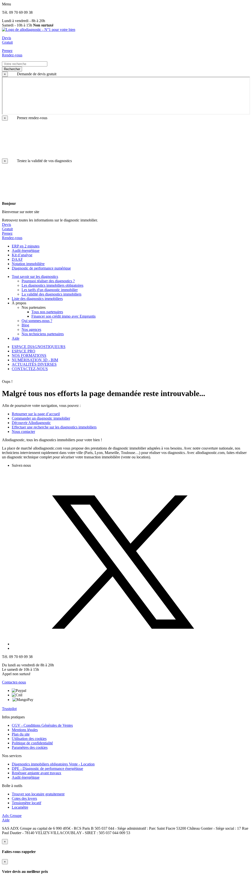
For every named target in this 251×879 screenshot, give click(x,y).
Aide (6, 820)
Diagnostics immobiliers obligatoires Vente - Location (53, 764)
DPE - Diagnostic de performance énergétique (47, 768)
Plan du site (21, 734)
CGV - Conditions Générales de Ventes (42, 725)
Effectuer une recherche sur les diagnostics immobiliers (54, 427)
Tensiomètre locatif (26, 803)
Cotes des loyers (24, 798)
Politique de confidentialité (32, 743)
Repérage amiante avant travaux (36, 773)
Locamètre (20, 807)
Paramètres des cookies (30, 747)
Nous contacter (23, 431)
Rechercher (12, 69)
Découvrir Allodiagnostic (31, 423)
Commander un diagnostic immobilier (41, 418)
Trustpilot (9, 709)
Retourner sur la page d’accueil (36, 414)
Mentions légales (25, 730)
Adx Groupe (12, 816)
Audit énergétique (25, 777)
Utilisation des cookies (29, 739)
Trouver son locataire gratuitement (38, 794)
